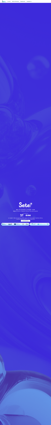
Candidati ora (29, 1)
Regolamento (22, 1)
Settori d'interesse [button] (15, 1)
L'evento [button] (9, 1)
